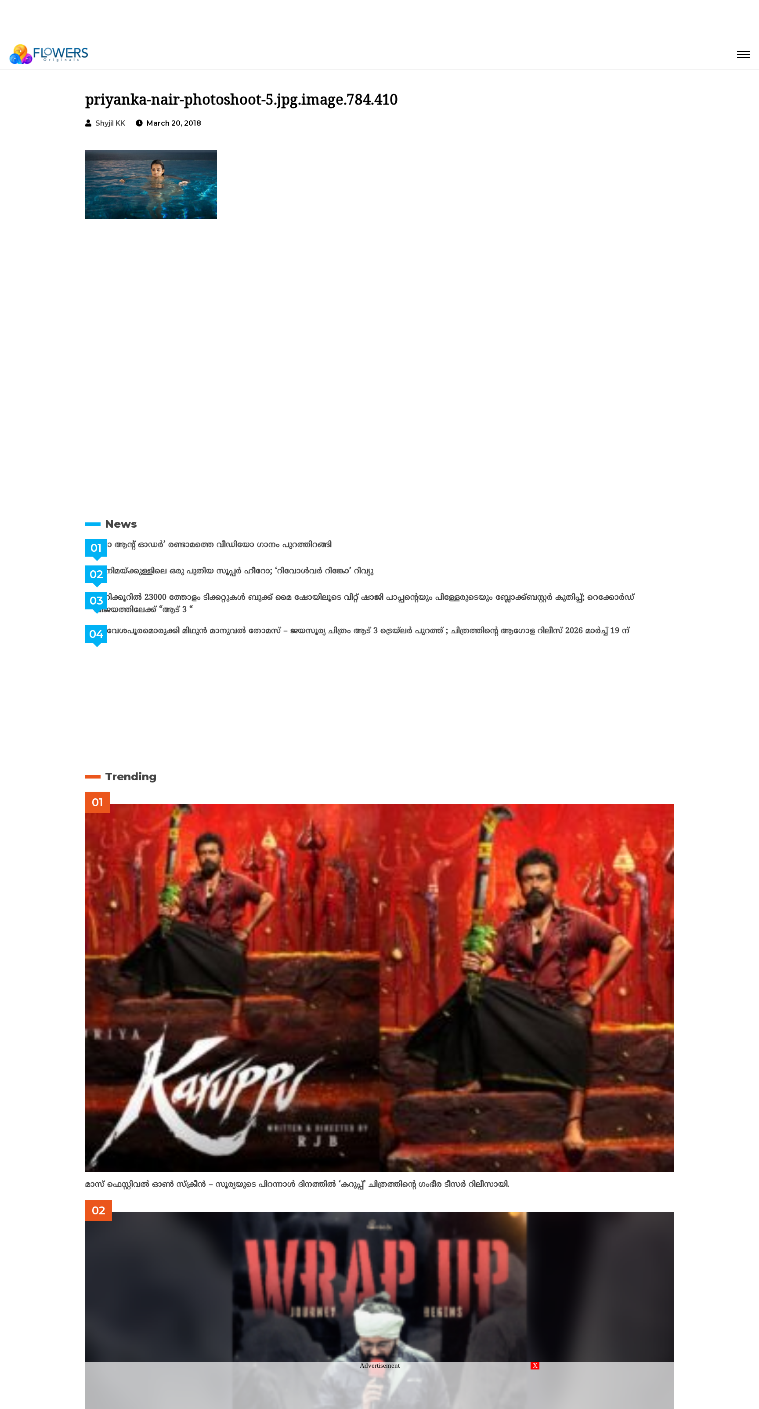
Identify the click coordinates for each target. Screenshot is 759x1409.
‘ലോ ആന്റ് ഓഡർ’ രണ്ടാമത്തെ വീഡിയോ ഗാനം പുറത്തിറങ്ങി (235, 545)
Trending (130, 776)
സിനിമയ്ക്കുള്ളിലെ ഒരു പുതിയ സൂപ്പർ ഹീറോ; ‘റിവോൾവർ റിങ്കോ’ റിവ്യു (255, 571)
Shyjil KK (110, 123)
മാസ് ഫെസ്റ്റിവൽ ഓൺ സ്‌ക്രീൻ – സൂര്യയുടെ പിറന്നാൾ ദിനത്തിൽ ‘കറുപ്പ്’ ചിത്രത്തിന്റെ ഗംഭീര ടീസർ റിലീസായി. (297, 1185)
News (121, 524)
